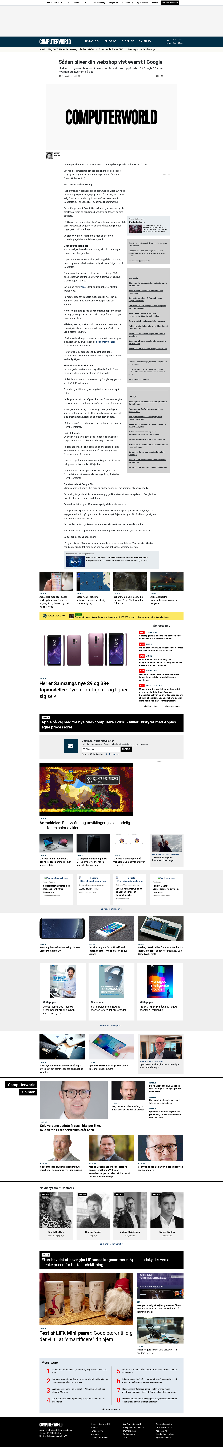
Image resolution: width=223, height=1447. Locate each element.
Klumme (43, 1122)
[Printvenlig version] (162, 76)
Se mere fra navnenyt (110, 1244)
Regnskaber (151, 671)
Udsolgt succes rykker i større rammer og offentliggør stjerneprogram (117, 557)
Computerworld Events (133, 1427)
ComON (42, 594)
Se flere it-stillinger (110, 909)
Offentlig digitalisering (137, 222)
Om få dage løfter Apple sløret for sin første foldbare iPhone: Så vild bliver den (114, 617)
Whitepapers (129, 1434)
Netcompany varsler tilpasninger (142, 49)
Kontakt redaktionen (100, 1437)
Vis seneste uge (172, 706)
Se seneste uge (110, 1409)
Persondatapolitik (164, 1424)
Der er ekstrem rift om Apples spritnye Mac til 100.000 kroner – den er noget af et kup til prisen (80, 1381)
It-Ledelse (127, 41)
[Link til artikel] (56, 581)
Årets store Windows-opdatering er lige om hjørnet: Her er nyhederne (78, 1400)
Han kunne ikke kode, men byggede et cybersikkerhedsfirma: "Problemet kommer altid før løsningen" (149, 1400)
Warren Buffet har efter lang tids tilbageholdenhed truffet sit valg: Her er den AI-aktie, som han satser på (160, 662)
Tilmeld (126, 749)
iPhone (149, 644)
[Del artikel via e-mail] (158, 76)
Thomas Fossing (93, 1232)
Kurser (86, 2)
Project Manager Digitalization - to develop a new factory (166, 889)
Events (76, 2)
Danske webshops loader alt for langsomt (147, 321)
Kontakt (155, 2)
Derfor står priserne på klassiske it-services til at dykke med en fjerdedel (149, 1371)
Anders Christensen (130, 1232)
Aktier (149, 656)
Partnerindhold (129, 1431)
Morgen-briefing (154, 686)
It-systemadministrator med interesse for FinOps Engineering (56, 889)
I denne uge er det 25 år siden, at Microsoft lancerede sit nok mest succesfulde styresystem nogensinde (149, 1381)
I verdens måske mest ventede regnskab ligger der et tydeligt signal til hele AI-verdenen (159, 677)
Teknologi (92, 41)
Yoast (83, 287)
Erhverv (110, 41)
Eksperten (113, 2)
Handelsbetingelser (165, 1434)
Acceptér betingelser (94, 754)
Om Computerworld (54, 2)
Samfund (145, 41)
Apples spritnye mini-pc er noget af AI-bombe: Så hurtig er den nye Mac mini (78, 1390)
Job (68, 2)
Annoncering (127, 2)
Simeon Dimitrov (167, 1232)
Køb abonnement (170, 2)
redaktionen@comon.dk (139, 261)
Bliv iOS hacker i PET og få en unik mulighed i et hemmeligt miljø (129, 892)
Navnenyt (95, 1434)
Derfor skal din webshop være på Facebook (148, 349)
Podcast (94, 1427)
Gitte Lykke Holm (56, 1232)
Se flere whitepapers (110, 1025)
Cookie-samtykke (164, 1427)
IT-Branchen (152, 632)
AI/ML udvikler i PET (89, 889)
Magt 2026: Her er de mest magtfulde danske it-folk (71, 49)
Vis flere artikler (151, 706)
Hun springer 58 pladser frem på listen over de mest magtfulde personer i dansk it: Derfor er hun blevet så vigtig (149, 1390)
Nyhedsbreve (142, 2)
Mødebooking (99, 2)
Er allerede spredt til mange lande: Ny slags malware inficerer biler (80, 1371)
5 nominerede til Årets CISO (111, 49)
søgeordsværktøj (105, 341)
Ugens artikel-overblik (100, 1424)
